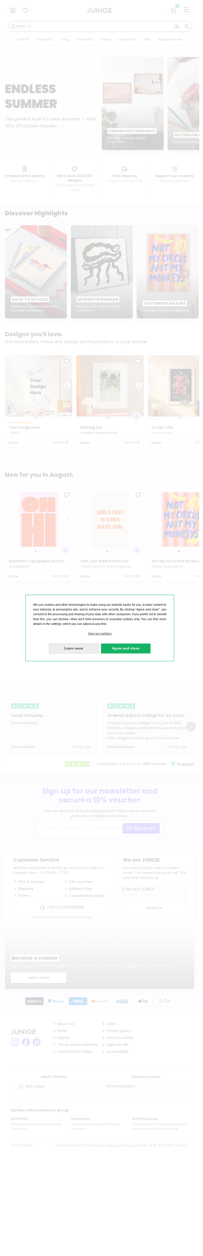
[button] (99, 633)
